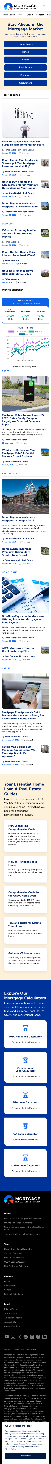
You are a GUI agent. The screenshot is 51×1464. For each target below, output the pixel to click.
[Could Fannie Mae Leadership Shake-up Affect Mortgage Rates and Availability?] (45, 167)
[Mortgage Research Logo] (22, 1199)
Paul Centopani (12, 656)
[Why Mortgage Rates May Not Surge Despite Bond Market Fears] (25, 120)
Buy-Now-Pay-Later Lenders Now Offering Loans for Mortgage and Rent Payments (23, 619)
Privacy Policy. (10, 1449)
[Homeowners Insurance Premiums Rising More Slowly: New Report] (45, 556)
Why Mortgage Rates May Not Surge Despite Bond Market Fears (23, 143)
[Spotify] (25, 1337)
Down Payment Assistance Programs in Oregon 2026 (18, 519)
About (7, 1281)
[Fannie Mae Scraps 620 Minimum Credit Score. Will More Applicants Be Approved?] (45, 755)
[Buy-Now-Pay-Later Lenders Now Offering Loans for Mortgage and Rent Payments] (25, 595)
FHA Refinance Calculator (16, 1266)
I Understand (25, 1456)
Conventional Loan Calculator (18, 1249)
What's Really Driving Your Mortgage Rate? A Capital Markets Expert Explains (19, 453)
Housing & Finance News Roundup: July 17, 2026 (17, 272)
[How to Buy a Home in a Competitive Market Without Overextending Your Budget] (45, 189)
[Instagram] (13, 1337)
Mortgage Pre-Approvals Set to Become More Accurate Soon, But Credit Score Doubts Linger (23, 715)
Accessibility (10, 1322)
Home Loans (9, 14)
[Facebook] (38, 1337)
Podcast (40, 14)
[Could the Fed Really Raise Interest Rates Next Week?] (45, 258)
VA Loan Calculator (13, 1253)
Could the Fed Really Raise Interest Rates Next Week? (19, 253)
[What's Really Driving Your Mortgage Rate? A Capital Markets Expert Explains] (45, 457)
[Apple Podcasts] (32, 1337)
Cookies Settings (12, 1326)
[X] (19, 1337)
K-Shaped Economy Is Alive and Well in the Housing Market (19, 233)
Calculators (25, 82)
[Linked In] (44, 1337)
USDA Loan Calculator (15, 1261)
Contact (7, 1289)
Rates (21, 14)
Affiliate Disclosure (13, 1317)
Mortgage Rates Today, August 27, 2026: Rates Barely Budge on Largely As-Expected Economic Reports (23, 419)
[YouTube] (6, 1337)
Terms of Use (10, 1313)
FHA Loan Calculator (14, 1257)
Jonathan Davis (12, 193)
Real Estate (25, 67)
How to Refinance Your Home (18, 1222)
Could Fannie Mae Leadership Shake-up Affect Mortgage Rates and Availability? (20, 163)
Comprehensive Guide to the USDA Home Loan (24, 1228)
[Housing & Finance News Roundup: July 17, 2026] (45, 276)
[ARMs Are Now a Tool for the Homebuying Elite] (45, 654)
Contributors (10, 1285)
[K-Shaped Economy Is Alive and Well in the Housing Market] (45, 237)
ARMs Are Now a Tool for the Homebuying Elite (18, 649)
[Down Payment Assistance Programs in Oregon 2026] (25, 496)
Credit (30, 14)
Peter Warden (12, 149)
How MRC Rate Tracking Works (24, 367)
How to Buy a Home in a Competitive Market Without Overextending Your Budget (20, 185)
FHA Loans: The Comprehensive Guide (22, 1218)
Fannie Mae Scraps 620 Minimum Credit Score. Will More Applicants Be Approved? (19, 751)
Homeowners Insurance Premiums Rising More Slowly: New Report (16, 552)
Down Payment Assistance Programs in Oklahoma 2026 (20, 205)
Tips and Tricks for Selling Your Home (22, 1234)
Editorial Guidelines (13, 1294)
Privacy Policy (10, 1309)
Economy (25, 75)
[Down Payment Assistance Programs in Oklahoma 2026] (45, 209)
